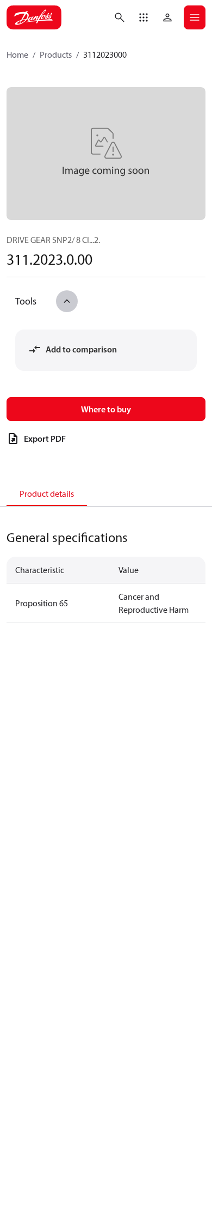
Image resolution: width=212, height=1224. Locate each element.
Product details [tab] (47, 493)
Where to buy (106, 409)
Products (56, 54)
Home (17, 54)
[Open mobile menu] (194, 17)
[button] (143, 17)
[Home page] (34, 17)
